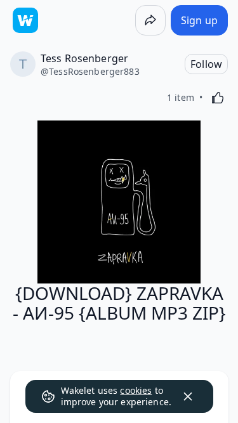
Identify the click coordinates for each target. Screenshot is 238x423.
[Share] (150, 20)
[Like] (218, 98)
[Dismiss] (188, 396)
